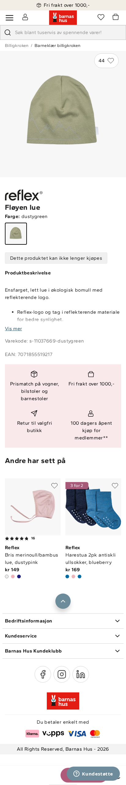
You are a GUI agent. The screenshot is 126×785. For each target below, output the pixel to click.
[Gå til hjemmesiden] (63, 17)
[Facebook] (43, 674)
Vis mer (13, 328)
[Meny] (9, 18)
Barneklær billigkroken (58, 45)
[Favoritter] (101, 17)
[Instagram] (62, 674)
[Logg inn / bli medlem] (25, 17)
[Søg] (7, 32)
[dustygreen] (16, 234)
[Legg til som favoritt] (54, 485)
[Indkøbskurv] (116, 18)
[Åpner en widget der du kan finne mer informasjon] (93, 774)
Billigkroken (17, 45)
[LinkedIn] (80, 674)
